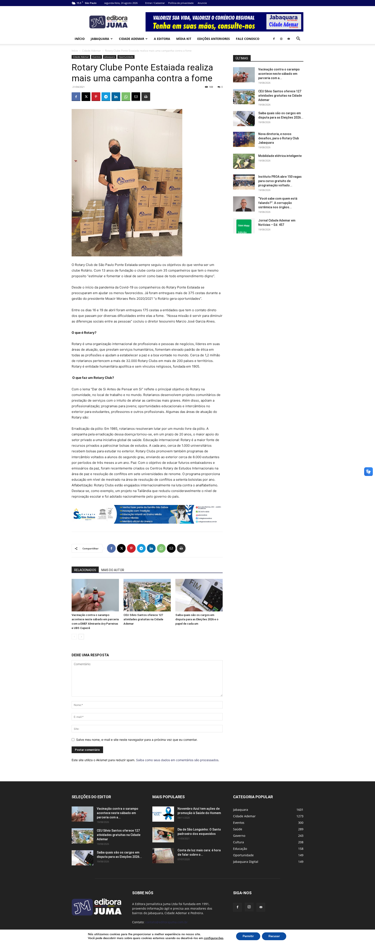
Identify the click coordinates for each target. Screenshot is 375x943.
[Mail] (288, 39)
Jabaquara (100, 39)
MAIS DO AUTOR (112, 570)
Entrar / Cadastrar (155, 3)
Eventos (96, 56)
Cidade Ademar (131, 39)
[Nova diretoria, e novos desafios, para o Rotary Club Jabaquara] (244, 139)
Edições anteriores (213, 39)
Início (80, 39)
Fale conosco (247, 39)
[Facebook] (274, 39)
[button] (298, 39)
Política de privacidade (181, 3)
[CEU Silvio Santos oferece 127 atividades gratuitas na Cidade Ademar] (147, 595)
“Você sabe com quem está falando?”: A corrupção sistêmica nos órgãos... (277, 203)
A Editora (162, 39)
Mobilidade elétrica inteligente (280, 156)
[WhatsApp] (126, 96)
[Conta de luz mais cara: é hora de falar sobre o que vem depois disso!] (163, 855)
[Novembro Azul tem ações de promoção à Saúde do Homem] (163, 814)
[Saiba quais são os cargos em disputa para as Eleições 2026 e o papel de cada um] (199, 595)
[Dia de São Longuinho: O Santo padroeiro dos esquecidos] (163, 834)
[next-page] (81, 636)
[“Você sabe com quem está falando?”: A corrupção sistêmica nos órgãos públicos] (244, 204)
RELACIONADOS (85, 570)
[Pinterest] (96, 96)
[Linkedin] (116, 96)
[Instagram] (281, 39)
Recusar (274, 936)
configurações (213, 938)
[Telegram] (106, 96)
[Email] (136, 96)
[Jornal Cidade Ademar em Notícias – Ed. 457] (244, 225)
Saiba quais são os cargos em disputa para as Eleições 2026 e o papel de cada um (196, 619)
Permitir (248, 936)
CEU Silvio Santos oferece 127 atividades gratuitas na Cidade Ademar (143, 619)
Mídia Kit (183, 39)
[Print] (145, 96)
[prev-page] (74, 636)
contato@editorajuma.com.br (166, 922)
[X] (86, 96)
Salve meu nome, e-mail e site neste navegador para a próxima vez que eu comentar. (136, 739)
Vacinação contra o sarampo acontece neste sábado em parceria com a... (279, 74)
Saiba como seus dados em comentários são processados (177, 760)
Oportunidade (126, 56)
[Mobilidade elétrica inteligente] (244, 161)
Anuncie (202, 3)
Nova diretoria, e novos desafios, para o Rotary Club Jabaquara (278, 138)
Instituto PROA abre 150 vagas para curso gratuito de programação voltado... (280, 181)
